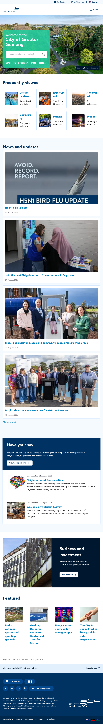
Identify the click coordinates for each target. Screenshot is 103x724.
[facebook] (5, 688)
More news (8, 422)
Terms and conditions (34, 719)
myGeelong (50, 719)
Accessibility (8, 719)
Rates (42, 63)
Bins (8, 63)
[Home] (84, 703)
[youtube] (18, 688)
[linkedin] (25, 688)
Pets (33, 63)
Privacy (19, 719)
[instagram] (12, 688)
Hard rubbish (20, 63)
